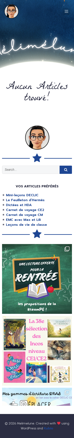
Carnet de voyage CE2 (25, 210)
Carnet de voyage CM (24, 214)
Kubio (48, 428)
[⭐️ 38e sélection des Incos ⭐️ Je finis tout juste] (37, 351)
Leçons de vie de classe (26, 224)
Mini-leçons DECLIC (22, 195)
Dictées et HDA (19, 205)
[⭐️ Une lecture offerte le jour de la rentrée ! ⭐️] (37, 279)
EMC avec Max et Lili (23, 219)
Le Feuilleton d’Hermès (25, 200)
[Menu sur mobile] (66, 11)
